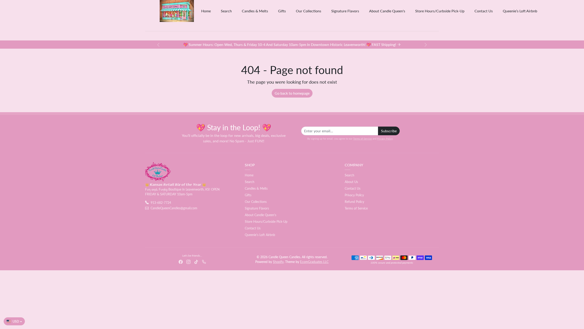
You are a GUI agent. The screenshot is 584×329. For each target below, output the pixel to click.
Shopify (278, 262)
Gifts (282, 11)
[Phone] (204, 261)
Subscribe (389, 131)
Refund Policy (354, 202)
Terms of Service (362, 138)
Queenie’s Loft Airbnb (520, 11)
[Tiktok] (196, 261)
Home (206, 11)
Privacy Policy (385, 138)
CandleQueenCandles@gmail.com (174, 208)
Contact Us (483, 11)
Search (226, 11)
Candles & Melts (255, 11)
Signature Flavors (345, 11)
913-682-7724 (161, 202)
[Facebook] (181, 261)
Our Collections (308, 11)
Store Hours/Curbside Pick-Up (439, 11)
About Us (351, 182)
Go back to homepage (292, 93)
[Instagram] (188, 261)
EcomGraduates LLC (314, 262)
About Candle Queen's (387, 11)
